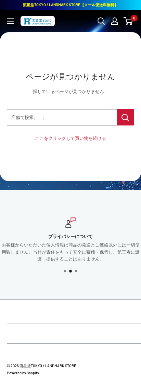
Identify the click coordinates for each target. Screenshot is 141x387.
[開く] (101, 21)
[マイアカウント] (114, 21)
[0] (128, 21)
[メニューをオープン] (10, 21)
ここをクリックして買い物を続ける (70, 138)
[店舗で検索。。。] (125, 117)
